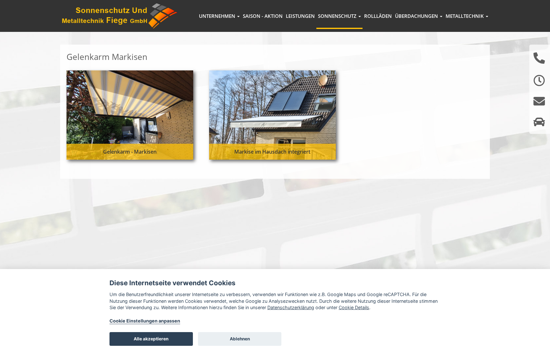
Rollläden (378, 16)
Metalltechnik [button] (465, 16)
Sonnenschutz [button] (338, 16)
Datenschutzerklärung (290, 307)
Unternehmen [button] (217, 16)
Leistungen (300, 16)
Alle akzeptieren (151, 338)
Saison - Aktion (263, 16)
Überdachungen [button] (417, 16)
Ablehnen (240, 338)
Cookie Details (354, 307)
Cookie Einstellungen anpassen (144, 320)
